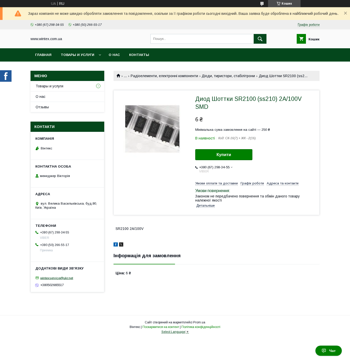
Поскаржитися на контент (160, 327)
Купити (224, 154)
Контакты (139, 55)
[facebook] (116, 245)
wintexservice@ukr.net (56, 278)
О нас (114, 55)
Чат (332, 351)
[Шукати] (260, 39)
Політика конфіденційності (200, 327)
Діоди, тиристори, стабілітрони (228, 76)
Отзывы (42, 107)
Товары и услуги (77, 55)
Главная (43, 55)
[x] (121, 245)
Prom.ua (199, 322)
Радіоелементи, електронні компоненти (164, 76)
